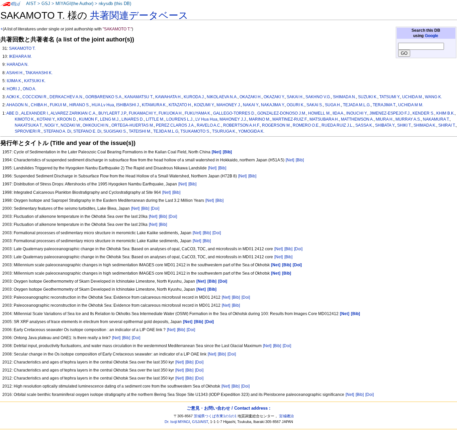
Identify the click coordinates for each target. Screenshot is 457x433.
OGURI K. (295, 105)
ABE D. (12, 113)
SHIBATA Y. (385, 125)
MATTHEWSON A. (357, 119)
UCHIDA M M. (410, 105)
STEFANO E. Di (87, 131)
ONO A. (29, 89)
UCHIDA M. (412, 97)
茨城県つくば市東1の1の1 (215, 416)
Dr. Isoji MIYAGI (177, 422)
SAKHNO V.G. (318, 97)
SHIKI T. (404, 125)
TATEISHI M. (140, 131)
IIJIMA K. (14, 81)
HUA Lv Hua (103, 105)
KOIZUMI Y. (204, 105)
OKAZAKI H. (251, 97)
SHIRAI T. (447, 125)
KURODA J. (194, 97)
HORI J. (14, 89)
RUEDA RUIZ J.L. (337, 125)
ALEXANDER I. (35, 113)
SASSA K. (364, 125)
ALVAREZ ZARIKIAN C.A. (73, 113)
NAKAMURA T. (436, 119)
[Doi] (155, 208)
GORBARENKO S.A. (103, 97)
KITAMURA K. (154, 105)
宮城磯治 (286, 416)
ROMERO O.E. (306, 125)
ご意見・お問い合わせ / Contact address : (228, 408)
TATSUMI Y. (389, 97)
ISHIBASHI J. (128, 105)
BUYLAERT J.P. (112, 113)
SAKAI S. (314, 105)
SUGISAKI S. (115, 131)
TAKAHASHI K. (39, 72)
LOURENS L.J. (179, 119)
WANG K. (433, 97)
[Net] (290, 160)
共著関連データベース (139, 15)
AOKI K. (13, 97)
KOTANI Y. (46, 119)
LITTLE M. (155, 119)
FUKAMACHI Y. (143, 113)
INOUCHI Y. (356, 113)
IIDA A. (338, 113)
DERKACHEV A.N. (66, 97)
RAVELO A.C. (209, 125)
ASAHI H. (14, 72)
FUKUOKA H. (171, 113)
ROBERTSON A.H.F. (241, 125)
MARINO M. (259, 119)
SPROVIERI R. (28, 131)
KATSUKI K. (34, 81)
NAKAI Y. (251, 105)
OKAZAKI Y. (274, 97)
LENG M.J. (109, 119)
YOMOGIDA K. (251, 131)
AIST (31, 3)
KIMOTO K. (25, 119)
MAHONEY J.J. (233, 119)
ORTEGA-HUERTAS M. (132, 125)
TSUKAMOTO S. (195, 131)
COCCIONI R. (35, 97)
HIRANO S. (79, 105)
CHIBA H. (39, 105)
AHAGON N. (17, 105)
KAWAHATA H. (168, 97)
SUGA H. (333, 105)
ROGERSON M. (276, 125)
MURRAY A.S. (408, 119)
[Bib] (300, 160)
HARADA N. (17, 64)
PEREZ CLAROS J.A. (175, 125)
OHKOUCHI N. (96, 125)
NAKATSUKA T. (28, 125)
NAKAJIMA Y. (273, 105)
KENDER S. (423, 113)
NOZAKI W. (71, 125)
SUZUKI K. (367, 97)
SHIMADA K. (425, 125)
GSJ (45, 3)
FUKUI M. (58, 105)
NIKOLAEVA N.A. (222, 97)
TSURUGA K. (224, 131)
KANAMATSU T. (138, 97)
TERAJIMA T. (384, 105)
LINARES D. (132, 119)
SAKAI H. (295, 97)
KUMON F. (88, 119)
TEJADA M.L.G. (357, 105)
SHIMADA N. (344, 97)
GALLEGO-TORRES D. (234, 113)
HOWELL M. (319, 113)
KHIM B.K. (445, 113)
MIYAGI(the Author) (74, 3)
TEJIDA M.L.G (165, 131)
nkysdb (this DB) (115, 3)
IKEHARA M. (20, 56)
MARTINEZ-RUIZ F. (289, 119)
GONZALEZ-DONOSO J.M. (281, 113)
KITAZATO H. (180, 105)
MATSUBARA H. (324, 119)
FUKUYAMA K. (198, 113)
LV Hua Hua (206, 119)
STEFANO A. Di (57, 131)
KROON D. (67, 119)
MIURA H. (384, 119)
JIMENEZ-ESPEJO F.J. (389, 113)
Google (431, 35)
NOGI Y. (51, 125)
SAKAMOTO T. (22, 48)
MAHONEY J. (228, 105)
